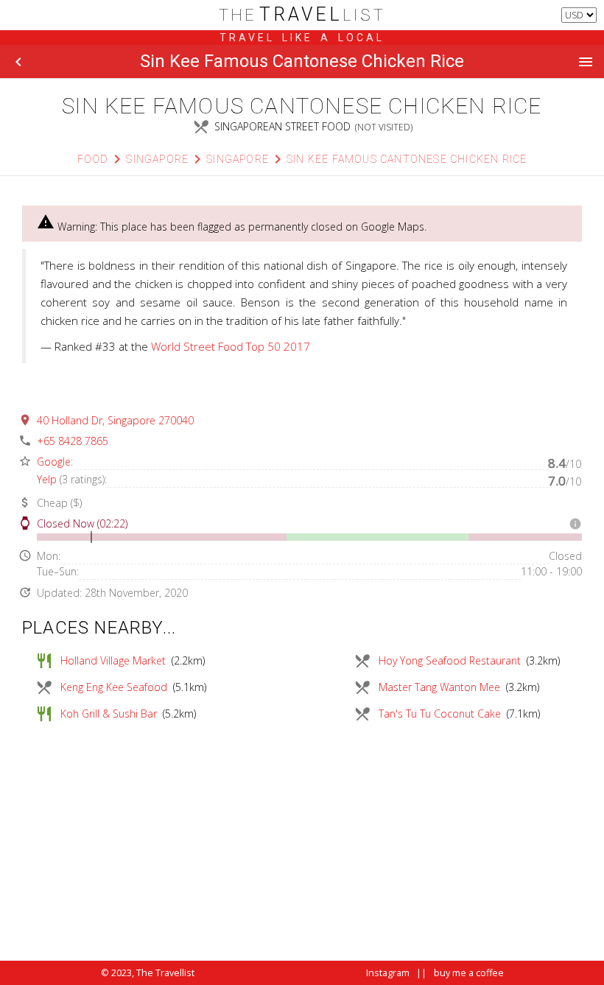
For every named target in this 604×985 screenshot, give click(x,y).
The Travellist (165, 973)
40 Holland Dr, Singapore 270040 (115, 420)
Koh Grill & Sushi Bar (108, 714)
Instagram (388, 973)
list (302, 15)
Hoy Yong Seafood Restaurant (450, 660)
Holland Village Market (113, 660)
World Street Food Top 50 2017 (230, 346)
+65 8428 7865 (72, 441)
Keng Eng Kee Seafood (113, 687)
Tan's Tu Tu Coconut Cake (440, 714)
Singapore (157, 159)
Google (54, 462)
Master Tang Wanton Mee (439, 687)
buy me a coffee (469, 973)
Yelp (47, 479)
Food (93, 159)
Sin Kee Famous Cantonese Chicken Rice (407, 159)
